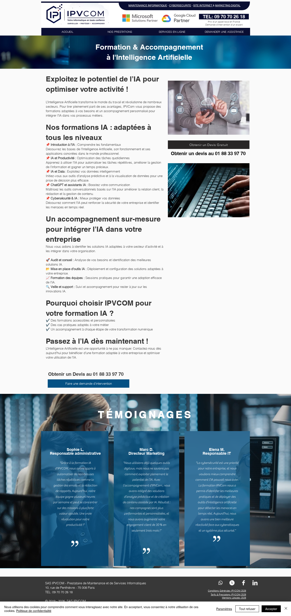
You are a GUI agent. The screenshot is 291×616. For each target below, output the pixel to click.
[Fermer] (285, 609)
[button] (120, 32)
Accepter (271, 609)
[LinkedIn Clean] (255, 582)
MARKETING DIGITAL (228, 5)
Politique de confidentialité (33, 611)
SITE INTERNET (203, 5)
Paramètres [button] (224, 609)
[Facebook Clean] (243, 582)
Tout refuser (247, 609)
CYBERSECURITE (180, 5)
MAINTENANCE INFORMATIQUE (147, 5)
